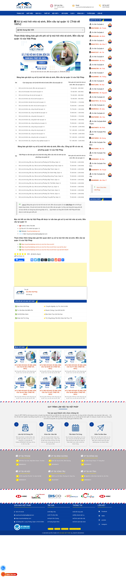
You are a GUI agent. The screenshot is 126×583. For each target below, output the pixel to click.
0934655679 (95, 170)
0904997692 (95, 93)
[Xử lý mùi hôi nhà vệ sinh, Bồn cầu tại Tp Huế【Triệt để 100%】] (50, 382)
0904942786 (95, 68)
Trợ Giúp (57, 529)
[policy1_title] (51, 7)
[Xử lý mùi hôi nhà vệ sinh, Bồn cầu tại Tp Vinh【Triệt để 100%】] (75, 357)
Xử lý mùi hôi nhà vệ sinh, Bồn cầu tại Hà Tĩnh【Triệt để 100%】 (25, 392)
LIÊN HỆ (99, 13)
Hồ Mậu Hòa (52, 512)
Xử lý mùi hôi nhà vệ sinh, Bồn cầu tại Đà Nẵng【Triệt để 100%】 (75, 392)
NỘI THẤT (55, 13)
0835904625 (95, 159)
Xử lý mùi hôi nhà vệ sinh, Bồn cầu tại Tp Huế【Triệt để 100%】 (50, 392)
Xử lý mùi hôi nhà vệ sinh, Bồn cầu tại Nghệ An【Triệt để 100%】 (50, 367)
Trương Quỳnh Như (54, 522)
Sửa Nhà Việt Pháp (31, 292)
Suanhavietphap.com (33, 231)
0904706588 (95, 28)
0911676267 (55, 479)
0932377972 (95, 44)
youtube (104, 520)
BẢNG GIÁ (80, 13)
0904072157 (95, 52)
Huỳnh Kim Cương (54, 518)
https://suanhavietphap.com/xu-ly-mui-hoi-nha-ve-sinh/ (37, 244)
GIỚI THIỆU (29, 13)
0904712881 (95, 84)
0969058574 (87, 479)
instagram (104, 524)
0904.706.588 (11, 574)
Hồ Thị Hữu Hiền (53, 515)
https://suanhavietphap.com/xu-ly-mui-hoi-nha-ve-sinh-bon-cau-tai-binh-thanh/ (44, 250)
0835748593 (95, 138)
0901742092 (95, 148)
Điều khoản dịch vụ (79, 515)
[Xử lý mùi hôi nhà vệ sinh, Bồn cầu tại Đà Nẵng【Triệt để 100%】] (75, 382)
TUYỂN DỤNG (91, 13)
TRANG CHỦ (20, 13)
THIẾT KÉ (47, 13)
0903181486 (95, 36)
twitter (103, 516)
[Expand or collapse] (83, 30)
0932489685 (95, 76)
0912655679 (55, 464)
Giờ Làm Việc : (58, 5)
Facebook (104, 511)
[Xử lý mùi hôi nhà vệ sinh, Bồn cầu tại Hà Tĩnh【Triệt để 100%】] (25, 382)
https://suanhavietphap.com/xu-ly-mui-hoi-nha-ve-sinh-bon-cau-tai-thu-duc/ (43, 247)
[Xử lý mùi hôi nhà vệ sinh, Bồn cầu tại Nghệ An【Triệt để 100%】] (50, 357)
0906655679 (22, 479)
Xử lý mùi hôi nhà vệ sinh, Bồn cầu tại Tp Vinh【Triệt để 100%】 (75, 367)
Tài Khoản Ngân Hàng (75, 529)
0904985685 (95, 180)
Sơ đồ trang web (78, 512)
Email (77, 5)
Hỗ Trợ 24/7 (105, 5)
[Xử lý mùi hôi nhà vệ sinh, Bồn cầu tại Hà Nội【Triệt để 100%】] (25, 357)
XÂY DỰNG (65, 13)
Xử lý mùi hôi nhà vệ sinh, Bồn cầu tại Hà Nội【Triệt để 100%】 (25, 367)
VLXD (72, 13)
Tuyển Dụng (64, 529)
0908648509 (95, 60)
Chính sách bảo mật (79, 518)
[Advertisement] (50, 276)
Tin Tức (50, 529)
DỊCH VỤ (38, 13)
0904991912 (95, 109)
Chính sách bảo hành (80, 522)
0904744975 (95, 127)
